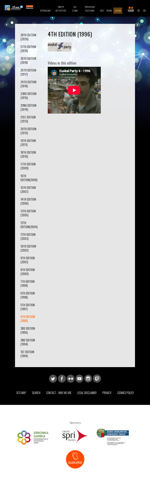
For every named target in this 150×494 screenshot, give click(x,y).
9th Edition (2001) (27, 260)
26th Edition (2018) (28, 60)
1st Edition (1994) (27, 354)
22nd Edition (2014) (28, 107)
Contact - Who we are (59, 393)
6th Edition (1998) (27, 295)
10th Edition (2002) (28, 248)
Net (102, 10)
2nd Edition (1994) (27, 342)
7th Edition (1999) (27, 283)
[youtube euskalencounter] (79, 378)
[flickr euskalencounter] (71, 378)
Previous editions (90, 8)
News (109, 10)
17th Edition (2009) (28, 166)
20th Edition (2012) (28, 131)
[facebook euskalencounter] (62, 378)
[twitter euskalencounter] (53, 378)
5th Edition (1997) (27, 307)
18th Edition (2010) (28, 154)
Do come (75, 8)
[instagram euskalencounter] (88, 378)
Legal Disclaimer (87, 393)
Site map (21, 393)
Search (36, 393)
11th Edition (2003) (27, 236)
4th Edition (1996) (27, 318)
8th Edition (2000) (27, 272)
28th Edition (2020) (28, 37)
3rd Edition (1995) (27, 330)
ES (139, 10)
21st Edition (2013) (28, 119)
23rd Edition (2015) (28, 96)
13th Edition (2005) (28, 213)
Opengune (45, 10)
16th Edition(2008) (28, 178)
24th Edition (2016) (28, 84)
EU (144, 10)
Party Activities (61, 8)
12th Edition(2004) (29, 225)
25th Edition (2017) (28, 72)
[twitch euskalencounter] (97, 378)
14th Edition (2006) (28, 201)
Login (118, 10)
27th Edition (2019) (28, 49)
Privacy (106, 393)
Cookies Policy (125, 393)
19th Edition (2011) (28, 142)
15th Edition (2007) (28, 189)
